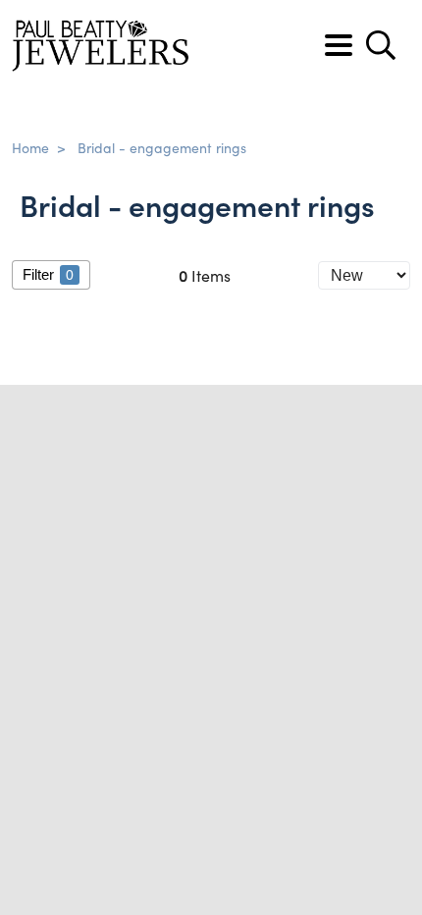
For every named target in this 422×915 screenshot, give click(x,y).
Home (30, 147)
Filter (48, 274)
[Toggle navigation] (338, 45)
